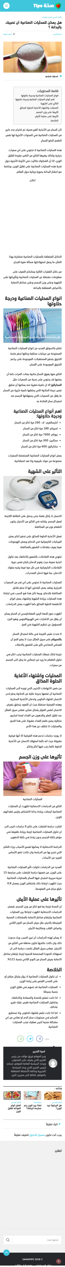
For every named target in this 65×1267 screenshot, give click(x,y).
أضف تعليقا (7, 34)
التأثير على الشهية (49, 103)
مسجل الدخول (37, 1135)
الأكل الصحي (57, 17)
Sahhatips (28, 1259)
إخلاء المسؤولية (43, 1265)
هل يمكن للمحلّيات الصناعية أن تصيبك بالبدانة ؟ (34, 24)
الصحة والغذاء (47, 17)
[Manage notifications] (58, 1261)
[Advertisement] (32, 218)
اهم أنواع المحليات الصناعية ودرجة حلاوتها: (35, 99)
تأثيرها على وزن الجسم (47, 112)
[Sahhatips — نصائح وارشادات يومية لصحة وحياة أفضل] (32, 5)
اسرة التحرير (57, 34)
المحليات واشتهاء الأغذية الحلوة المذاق (39, 107)
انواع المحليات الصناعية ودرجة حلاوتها (39, 95)
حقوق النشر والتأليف (23, 1265)
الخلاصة (54, 120)
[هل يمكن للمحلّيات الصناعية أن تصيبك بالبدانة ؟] (32, 57)
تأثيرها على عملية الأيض (46, 116)
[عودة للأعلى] (6, 1252)
